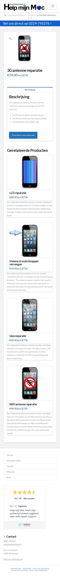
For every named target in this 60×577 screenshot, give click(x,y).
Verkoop (27, 568)
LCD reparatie (17, 192)
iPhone (31, 15)
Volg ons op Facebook (13, 559)
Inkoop (10, 455)
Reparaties (16, 568)
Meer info (31, 185)
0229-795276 (39, 23)
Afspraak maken (14, 460)
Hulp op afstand (41, 568)
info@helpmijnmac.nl (12, 544)
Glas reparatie (17, 336)
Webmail (10, 472)
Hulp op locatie (20, 570)
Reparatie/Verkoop (17, 15)
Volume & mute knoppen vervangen (24, 262)
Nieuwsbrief (41, 570)
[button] (52, 6)
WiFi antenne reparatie (23, 404)
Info (31, 570)
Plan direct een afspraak (23, 135)
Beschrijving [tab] (30, 89)
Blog (9, 477)
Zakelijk (10, 466)
